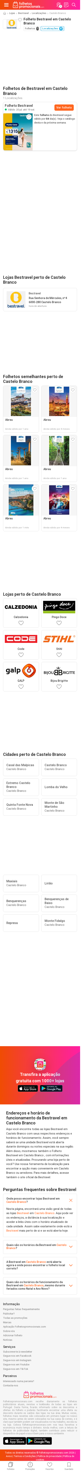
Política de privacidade (49, 1456)
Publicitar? (9, 1313)
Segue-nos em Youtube (16, 1364)
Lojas (12, 13)
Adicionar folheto (12, 1335)
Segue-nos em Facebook (17, 1355)
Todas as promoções (15, 1317)
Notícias (7, 1339)
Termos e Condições (25, 1456)
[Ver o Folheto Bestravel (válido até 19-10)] (18, 131)
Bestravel (23, 13)
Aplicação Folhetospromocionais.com (24, 1326)
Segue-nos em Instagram (17, 1360)
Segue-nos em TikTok (15, 1369)
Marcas (7, 1322)
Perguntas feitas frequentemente (21, 1309)
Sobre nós (9, 1331)
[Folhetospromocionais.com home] (28, 5)
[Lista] (66, 5)
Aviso (9, 1456)
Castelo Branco (16, 1201)
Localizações (39, 13)
